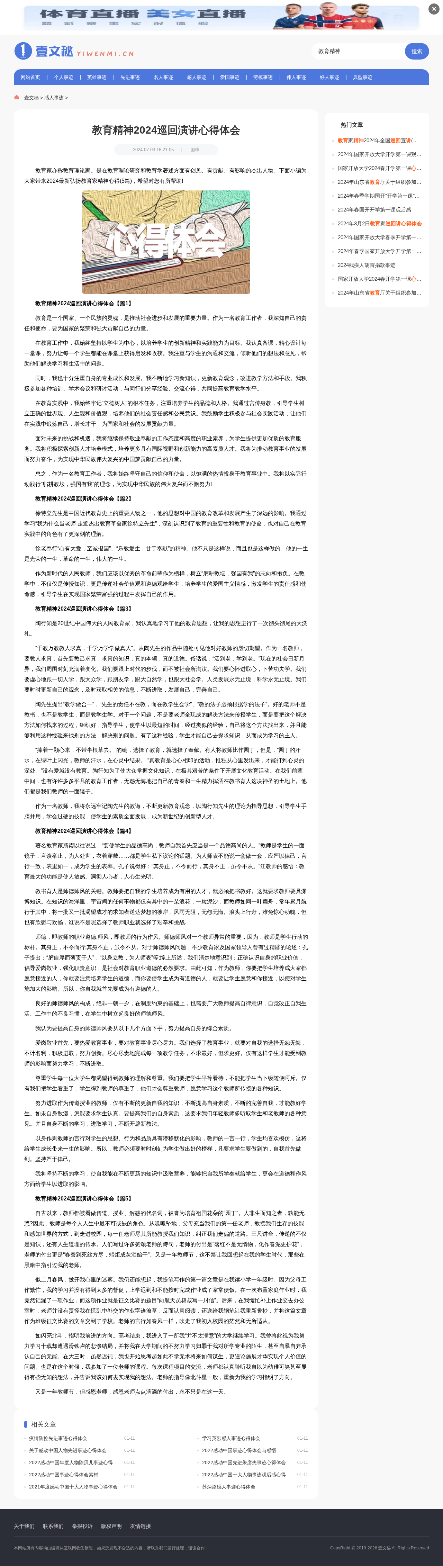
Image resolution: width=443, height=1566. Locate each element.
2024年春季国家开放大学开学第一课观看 (380, 251)
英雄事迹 (97, 77)
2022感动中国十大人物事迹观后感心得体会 (255, 1474)
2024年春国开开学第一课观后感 (374, 210)
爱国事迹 (229, 77)
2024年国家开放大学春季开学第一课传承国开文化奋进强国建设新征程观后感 (380, 237)
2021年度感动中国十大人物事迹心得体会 (82, 1487)
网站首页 (30, 77)
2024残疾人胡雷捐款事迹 (367, 265)
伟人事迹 (296, 77)
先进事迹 (130, 77)
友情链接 (140, 1526)
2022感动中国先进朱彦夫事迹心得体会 (255, 1462)
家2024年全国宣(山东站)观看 (380, 140)
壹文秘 (31, 97)
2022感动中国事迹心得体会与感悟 (255, 1450)
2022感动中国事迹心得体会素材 (82, 1474)
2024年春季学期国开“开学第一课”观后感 (380, 196)
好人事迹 (329, 77)
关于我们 (24, 1526)
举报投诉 (82, 1526)
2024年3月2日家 (380, 223)
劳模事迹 (263, 77)
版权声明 (111, 1526)
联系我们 (53, 1526)
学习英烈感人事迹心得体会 (255, 1438)
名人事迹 (163, 77)
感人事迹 (196, 77)
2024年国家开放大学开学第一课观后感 (380, 154)
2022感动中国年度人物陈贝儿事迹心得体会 (82, 1462)
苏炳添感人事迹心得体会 (255, 1487)
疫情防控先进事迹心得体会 (82, 1438)
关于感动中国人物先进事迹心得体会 (82, 1450)
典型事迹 (362, 77)
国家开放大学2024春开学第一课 (380, 168)
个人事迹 (63, 77)
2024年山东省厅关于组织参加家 (380, 182)
